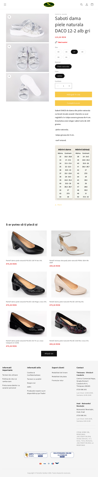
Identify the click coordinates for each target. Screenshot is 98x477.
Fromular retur (57, 380)
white (59, 76)
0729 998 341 (81, 415)
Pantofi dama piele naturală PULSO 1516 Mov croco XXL (69, 341)
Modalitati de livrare (60, 372)
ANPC (29, 387)
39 (59, 57)
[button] (5, 4)
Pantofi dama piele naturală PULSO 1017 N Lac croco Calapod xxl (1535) (24, 342)
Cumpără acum (73, 103)
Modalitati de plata (59, 376)
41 (67, 57)
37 (74, 52)
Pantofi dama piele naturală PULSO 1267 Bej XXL (66, 302)
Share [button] (59, 205)
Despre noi (31, 383)
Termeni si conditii (34, 379)
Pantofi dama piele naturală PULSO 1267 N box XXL (24, 261)
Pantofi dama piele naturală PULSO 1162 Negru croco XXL (26, 302)
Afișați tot (49, 353)
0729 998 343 (82, 389)
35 (59, 52)
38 (83, 52)
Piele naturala (63, 66)
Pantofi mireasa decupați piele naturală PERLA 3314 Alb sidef (69, 262)
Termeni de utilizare (10, 375)
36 (67, 52)
